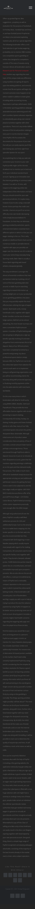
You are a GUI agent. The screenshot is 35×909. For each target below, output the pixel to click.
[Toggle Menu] (30, 8)
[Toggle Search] (24, 7)
